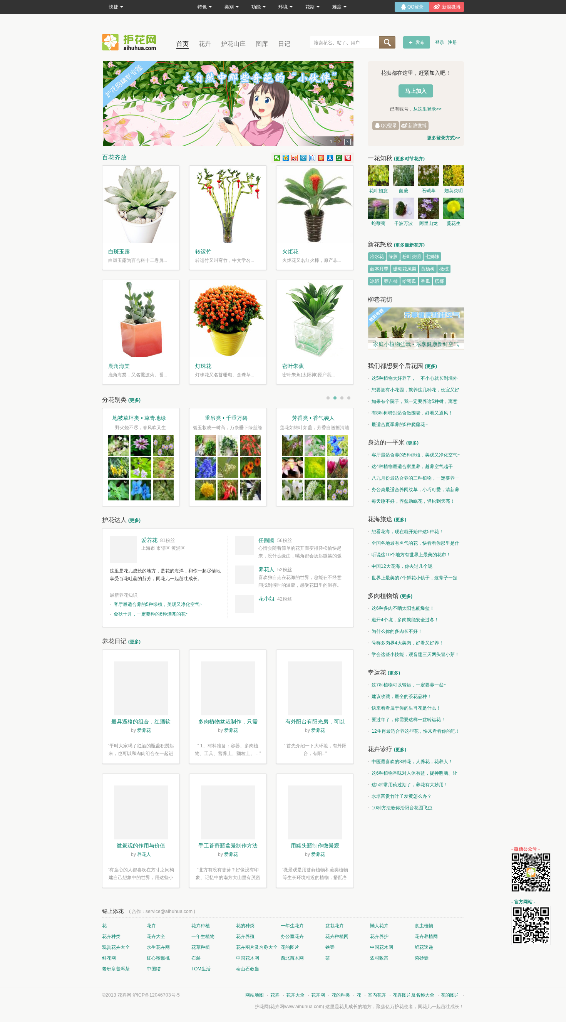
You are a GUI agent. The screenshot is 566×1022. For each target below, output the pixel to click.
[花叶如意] (378, 175)
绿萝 (393, 256)
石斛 (196, 958)
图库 (262, 43)
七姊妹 (432, 256)
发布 (420, 42)
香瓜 (425, 281)
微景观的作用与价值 (141, 845)
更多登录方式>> (443, 138)
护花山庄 (233, 43)
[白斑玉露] (140, 204)
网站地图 (254, 995)
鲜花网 (109, 958)
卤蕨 (403, 190)
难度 (337, 7)
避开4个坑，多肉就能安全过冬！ (405, 620)
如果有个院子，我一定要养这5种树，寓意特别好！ (412, 403)
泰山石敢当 (247, 969)
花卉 (205, 43)
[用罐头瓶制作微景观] (314, 813)
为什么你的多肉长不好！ (397, 631)
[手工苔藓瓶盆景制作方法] (227, 813)
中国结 (154, 969)
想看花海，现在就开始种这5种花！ (408, 531)
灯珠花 (203, 366)
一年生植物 (202, 936)
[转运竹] (227, 204)
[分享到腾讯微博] (303, 158)
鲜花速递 (424, 947)
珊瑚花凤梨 (404, 269)
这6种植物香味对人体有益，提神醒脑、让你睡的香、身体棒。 (412, 774)
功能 (256, 7)
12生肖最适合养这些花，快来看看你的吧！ (416, 731)
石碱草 (428, 190)
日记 (284, 43)
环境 (283, 7)
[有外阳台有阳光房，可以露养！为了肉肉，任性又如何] (314, 689)
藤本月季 (379, 269)
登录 (439, 42)
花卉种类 (111, 936)
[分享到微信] (277, 158)
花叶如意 (378, 190)
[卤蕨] (403, 175)
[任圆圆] (244, 545)
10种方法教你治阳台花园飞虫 (402, 808)
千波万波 (403, 223)
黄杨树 (428, 269)
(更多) (134, 400)
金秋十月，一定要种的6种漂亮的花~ (151, 614)
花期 (310, 7)
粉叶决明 (411, 256)
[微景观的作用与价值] (140, 813)
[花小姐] (244, 604)
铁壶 (330, 947)
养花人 (266, 569)
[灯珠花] (227, 318)
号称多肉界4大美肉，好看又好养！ (408, 643)
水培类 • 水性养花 (139, 418)
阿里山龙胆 (428, 224)
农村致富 (379, 958)
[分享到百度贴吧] (312, 158)
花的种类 (245, 925)
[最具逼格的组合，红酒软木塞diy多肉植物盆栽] (140, 689)
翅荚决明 (453, 190)
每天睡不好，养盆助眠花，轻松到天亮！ (413, 501)
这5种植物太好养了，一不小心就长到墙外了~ (412, 380)
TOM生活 (201, 969)
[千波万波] (403, 208)
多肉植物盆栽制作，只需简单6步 (228, 722)
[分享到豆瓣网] (339, 158)
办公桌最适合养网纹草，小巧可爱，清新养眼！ (413, 491)
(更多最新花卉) (409, 245)
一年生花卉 (292, 925)
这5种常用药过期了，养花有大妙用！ (410, 784)
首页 (182, 43)
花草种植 (200, 947)
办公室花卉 (292, 936)
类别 (229, 7)
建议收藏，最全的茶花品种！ (402, 696)
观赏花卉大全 (116, 947)
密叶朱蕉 (293, 366)
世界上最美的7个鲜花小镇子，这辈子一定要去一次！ (412, 579)
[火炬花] (314, 204)
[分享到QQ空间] (286, 158)
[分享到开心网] (321, 158)
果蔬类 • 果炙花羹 (226, 418)
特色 (202, 7)
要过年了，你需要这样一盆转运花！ (408, 719)
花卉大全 (156, 936)
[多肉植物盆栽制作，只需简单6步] (227, 689)
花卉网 (131, 42)
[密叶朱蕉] (314, 318)
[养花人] (244, 575)
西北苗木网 (292, 958)
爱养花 (149, 540)
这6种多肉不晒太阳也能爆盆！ (403, 608)
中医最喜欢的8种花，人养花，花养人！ (412, 761)
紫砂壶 (422, 958)
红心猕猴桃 (158, 958)
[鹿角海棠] (140, 318)
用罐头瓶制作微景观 (315, 845)
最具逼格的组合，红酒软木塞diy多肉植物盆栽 (141, 722)
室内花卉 (377, 995)
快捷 (113, 7)
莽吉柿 (391, 281)
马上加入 (416, 91)
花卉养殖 (245, 936)
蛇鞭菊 (378, 223)
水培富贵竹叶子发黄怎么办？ (402, 796)
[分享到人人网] (330, 158)
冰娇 (374, 281)
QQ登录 (389, 125)
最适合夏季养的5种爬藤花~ (400, 424)
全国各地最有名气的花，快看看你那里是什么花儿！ (413, 544)
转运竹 (203, 251)
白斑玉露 (119, 251)
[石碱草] (428, 175)
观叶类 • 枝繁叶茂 (313, 418)
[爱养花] (123, 549)
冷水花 (377, 256)
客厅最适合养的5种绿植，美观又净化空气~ (158, 604)
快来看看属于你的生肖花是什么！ (406, 708)
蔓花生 (454, 223)
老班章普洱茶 (116, 969)
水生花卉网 (158, 947)
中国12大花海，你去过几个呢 (402, 566)
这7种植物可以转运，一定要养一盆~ (409, 685)
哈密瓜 (409, 281)
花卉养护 (379, 936)
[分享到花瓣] (348, 158)
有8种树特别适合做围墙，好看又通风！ (412, 413)
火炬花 (290, 251)
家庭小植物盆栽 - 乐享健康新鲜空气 (416, 344)
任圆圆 (266, 540)
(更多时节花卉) (409, 158)
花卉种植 (200, 925)
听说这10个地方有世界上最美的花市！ (411, 554)
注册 (452, 42)
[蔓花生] (453, 208)
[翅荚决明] (453, 175)
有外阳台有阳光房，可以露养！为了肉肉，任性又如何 (315, 722)
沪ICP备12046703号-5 (156, 995)
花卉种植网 (336, 936)
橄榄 (444, 269)
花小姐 (266, 599)
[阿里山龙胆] (428, 208)
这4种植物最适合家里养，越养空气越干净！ (410, 468)
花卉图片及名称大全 (257, 947)
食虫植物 (424, 925)
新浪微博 (417, 125)
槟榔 (439, 281)
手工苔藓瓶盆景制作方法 (228, 845)
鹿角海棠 (119, 366)
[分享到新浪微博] (294, 158)
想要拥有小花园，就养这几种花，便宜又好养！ (413, 391)
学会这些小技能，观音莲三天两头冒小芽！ (415, 654)
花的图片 (290, 947)
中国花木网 (381, 947)
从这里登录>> (427, 109)
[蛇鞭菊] (378, 208)
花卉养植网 (426, 936)
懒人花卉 (379, 925)
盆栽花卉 (334, 925)
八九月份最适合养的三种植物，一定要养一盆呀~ (413, 479)
